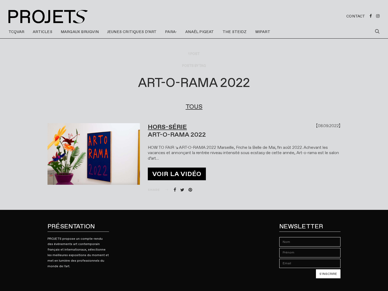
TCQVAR (16, 32)
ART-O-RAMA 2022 (177, 134)
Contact (355, 16)
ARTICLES (42, 32)
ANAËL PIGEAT (199, 32)
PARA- (171, 32)
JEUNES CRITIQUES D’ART (132, 32)
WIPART (262, 32)
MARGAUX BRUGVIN (80, 32)
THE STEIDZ (235, 32)
